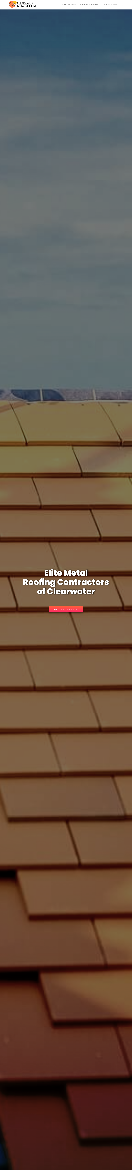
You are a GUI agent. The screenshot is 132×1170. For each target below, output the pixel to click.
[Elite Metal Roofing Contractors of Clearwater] (23, 4)
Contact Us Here (66, 609)
